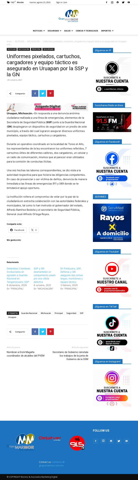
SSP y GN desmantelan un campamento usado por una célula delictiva (45, 275)
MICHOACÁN (33, 41)
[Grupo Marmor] (69, 16)
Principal (59, 313)
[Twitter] (123, 2)
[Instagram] (112, 2)
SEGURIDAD (53, 30)
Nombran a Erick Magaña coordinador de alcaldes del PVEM (25, 354)
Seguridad (71, 313)
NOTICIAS (37, 30)
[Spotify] (117, 2)
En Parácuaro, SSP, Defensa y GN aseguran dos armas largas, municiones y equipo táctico (71, 275)
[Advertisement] (47, 300)
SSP (81, 313)
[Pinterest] (50, 93)
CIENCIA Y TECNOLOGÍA (87, 30)
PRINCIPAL (36, 49)
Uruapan (12, 317)
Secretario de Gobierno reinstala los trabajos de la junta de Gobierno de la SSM (70, 356)
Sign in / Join (61, 2)
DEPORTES (106, 30)
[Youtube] (128, 2)
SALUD (67, 30)
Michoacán (46, 313)
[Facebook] (106, 2)
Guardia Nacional (29, 313)
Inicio (9, 41)
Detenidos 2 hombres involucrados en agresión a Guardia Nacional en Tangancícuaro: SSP (18, 275)
